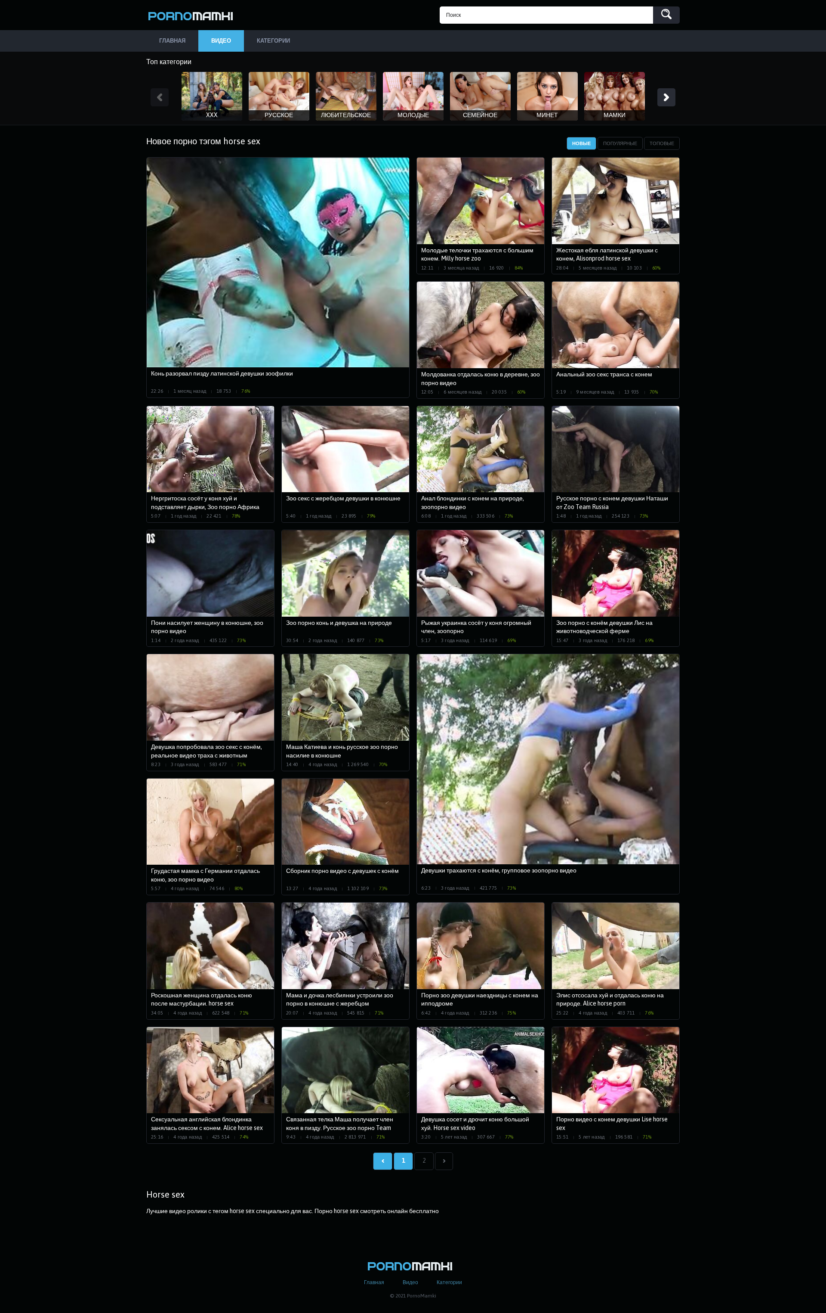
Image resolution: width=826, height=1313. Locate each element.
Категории (449, 1282)
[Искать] (666, 15)
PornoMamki (193, 15)
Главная (374, 1282)
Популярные (620, 143)
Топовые (662, 143)
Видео (410, 1282)
